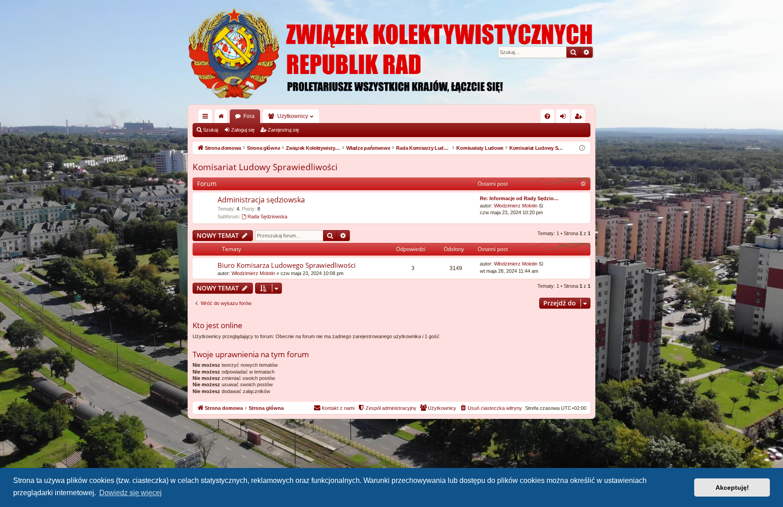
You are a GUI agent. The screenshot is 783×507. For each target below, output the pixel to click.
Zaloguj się (243, 130)
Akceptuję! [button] (732, 487)
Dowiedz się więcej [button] (130, 493)
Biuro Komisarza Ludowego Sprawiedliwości (287, 265)
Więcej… (207, 118)
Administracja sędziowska (261, 200)
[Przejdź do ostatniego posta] (542, 264)
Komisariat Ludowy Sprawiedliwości (265, 167)
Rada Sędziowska (267, 216)
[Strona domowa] (391, 52)
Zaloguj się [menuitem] (565, 118)
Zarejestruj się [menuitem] (580, 118)
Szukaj (210, 130)
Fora (249, 116)
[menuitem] (547, 116)
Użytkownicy (292, 116)
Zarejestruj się (283, 130)
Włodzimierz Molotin (515, 205)
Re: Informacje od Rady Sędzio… (519, 198)
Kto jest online (217, 325)
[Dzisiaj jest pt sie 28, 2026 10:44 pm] (582, 148)
